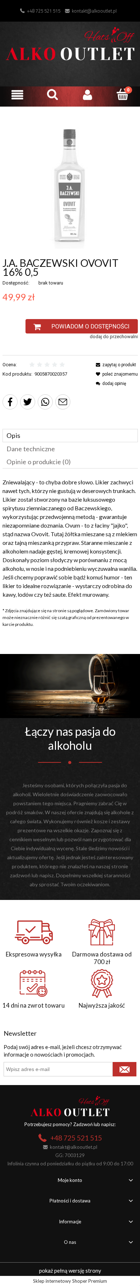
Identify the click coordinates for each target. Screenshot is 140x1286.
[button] (17, 94)
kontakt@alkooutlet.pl (94, 10)
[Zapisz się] (125, 1069)
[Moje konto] (87, 94)
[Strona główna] (70, 42)
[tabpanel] (70, 538)
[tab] (70, 435)
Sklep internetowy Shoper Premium (70, 1281)
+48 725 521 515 (43, 10)
